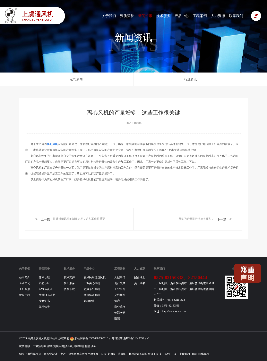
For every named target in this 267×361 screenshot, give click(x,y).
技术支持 (69, 277)
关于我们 (109, 16)
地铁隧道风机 (92, 295)
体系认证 (44, 277)
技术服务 (163, 16)
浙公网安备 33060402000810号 (92, 338)
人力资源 (218, 16)
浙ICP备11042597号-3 (136, 338)
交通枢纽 (119, 295)
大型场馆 (119, 277)
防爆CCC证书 (47, 295)
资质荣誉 (127, 16)
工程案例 (200, 16)
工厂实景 (24, 289)
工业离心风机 (92, 283)
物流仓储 (119, 312)
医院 (117, 318)
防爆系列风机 (92, 289)
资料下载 (69, 289)
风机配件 (89, 300)
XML (168, 354)
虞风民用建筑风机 (95, 277)
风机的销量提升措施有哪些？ (196, 218)
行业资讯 (190, 79)
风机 (44, 338)
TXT (175, 354)
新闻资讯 (145, 16)
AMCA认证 (45, 289)
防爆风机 (203, 354)
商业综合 (119, 306)
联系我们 (236, 16)
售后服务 (69, 283)
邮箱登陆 (117, 338)
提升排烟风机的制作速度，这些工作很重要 (79, 218)
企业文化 (24, 283)
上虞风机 (184, 354)
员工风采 (139, 283)
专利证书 (44, 300)
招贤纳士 (139, 277)
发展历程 (24, 295)
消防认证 (44, 283)
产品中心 (182, 16)
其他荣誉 (44, 306)
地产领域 (119, 283)
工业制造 (119, 289)
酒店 (117, 300)
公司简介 (24, 277)
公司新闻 (76, 79)
